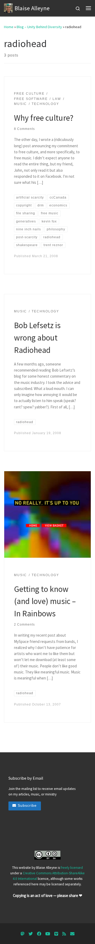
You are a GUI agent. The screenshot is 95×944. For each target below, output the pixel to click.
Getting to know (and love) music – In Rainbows (45, 601)
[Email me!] (72, 934)
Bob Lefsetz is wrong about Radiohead (37, 337)
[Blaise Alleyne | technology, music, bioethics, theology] (8, 7)
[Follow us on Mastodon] (22, 934)
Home (8, 26)
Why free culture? (43, 118)
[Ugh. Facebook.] (39, 934)
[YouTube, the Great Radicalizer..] (47, 934)
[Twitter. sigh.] (30, 934)
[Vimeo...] (56, 934)
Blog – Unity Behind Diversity (39, 26)
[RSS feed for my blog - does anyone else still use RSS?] (64, 934)
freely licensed (72, 867)
